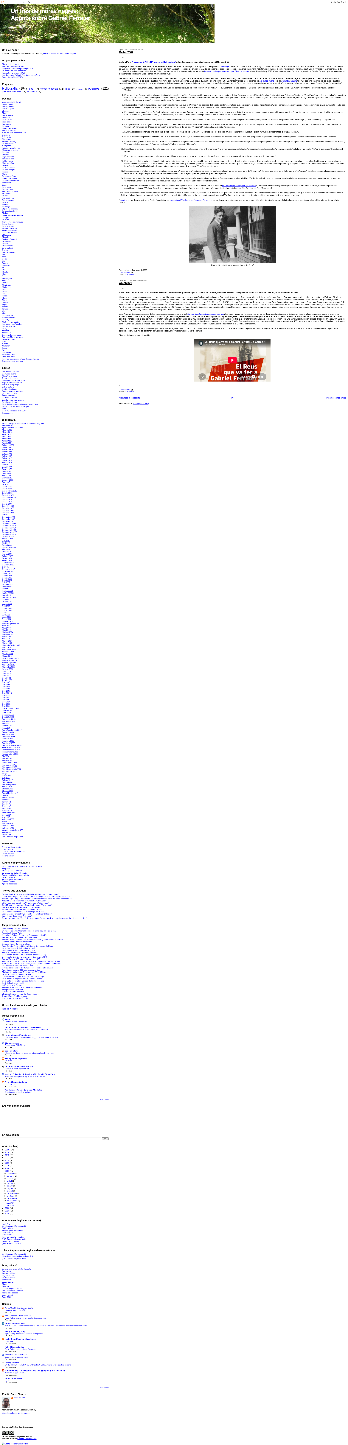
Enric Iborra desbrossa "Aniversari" (17, 916)
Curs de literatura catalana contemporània (205, 314)
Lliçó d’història (8, 156)
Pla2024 (5, 756)
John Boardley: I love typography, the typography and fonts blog (35, 1370)
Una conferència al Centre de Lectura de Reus (22, 866)
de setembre (12, 1193)
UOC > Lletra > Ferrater (12, 985)
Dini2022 (6, 543)
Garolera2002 (8, 562)
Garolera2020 (8, 565)
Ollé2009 (6, 684)
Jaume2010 (7, 602)
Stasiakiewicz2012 (10, 793)
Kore (4, 280)
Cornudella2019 (9, 528)
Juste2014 (6, 619)
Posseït (5, 172)
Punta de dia (7, 115)
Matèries (6, 204)
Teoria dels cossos (10, 378)
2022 (7, 1208)
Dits (3, 261)
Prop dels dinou (8, 357)
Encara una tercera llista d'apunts (16, 1269)
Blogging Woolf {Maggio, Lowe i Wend (23, 1027)
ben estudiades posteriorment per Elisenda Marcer (226, 71)
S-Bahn (5, 344)
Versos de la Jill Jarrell (11, 102)
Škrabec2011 (7, 789)
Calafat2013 (7, 493)
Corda (4, 259)
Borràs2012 (7, 478)
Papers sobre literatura (12, 382)
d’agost (10, 1191)
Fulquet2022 (7, 556)
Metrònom (6, 285)
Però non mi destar (10, 191)
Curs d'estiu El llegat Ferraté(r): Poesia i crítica (22, 979)
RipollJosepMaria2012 (11, 769)
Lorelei (5, 283)
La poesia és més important (14, 71)
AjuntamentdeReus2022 (12, 428)
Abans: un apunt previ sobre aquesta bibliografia (23, 423)
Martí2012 (6, 647)
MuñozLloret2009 (9, 660)
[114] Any (6, 1224)
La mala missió (8, 167)
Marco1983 (7, 643)
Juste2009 (6, 617)
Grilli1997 (6, 582)
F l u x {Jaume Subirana (16, 1082)
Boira (4, 254)
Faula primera (8, 106)
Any (3, 350)
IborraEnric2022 (9, 597)
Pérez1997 (6, 728)
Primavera (6, 124)
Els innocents (7, 246)
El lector (5, 330)
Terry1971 (6, 804)
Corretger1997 (8, 536)
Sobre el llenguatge (10, 385)
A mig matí (6, 146)
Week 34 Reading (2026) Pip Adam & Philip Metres (25, 1076)
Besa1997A (7, 467)
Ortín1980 (6, 713)
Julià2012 (6, 615)
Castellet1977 (8, 508)
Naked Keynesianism (14, 1347)
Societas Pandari (9, 239)
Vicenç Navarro (12, 1363)
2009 (7, 1150)
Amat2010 (6, 434)
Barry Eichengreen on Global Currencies (20, 1349)
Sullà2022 (6, 795)
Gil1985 (5, 567)
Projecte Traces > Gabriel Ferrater (17, 974)
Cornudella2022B (9, 532)
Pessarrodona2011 (10, 752)
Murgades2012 (8, 665)
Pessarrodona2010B (11, 750)
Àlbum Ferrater (8, 395)
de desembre (12, 1201)
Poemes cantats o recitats (13, 66)
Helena (5, 202)
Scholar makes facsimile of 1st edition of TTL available (26, 1030)
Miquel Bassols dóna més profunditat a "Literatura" (24, 901)
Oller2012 (6, 704)
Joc (3, 276)
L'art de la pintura (9, 389)
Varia (4, 408)
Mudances (6, 287)
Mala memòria (8, 163)
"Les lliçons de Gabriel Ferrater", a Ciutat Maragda (24, 976)
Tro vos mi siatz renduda (12, 222)
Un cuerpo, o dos (9, 393)
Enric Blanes (19, 1398)
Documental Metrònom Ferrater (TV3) (18, 950)
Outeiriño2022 (8, 717)
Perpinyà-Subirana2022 (12, 745)
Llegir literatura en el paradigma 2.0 (17, 68)
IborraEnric (7, 595)
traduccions (32, 91)
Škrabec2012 (7, 791)
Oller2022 (6, 706)
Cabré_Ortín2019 (9, 491)
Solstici (5, 307)
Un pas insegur (8, 170)
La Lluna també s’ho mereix (16, 1022)
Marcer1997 (7, 636)
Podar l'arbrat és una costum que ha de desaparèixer (25, 1318)
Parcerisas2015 (8, 719)
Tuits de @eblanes (10, 1009)
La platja (5, 126)
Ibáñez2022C (8, 593)
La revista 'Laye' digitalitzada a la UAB (18, 948)
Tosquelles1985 (8, 813)
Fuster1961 (7, 558)
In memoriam (7, 104)
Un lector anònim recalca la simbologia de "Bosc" (23, 912)
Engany (5, 263)
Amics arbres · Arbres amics (18, 1316)
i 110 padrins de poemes (12, 837)
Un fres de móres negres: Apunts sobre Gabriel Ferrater (50, 14)
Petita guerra (7, 161)
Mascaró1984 (8, 652)
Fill (3, 270)
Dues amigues (8, 200)
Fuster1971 (7, 560)
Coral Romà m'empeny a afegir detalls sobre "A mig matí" (27, 905)
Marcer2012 (7, 639)
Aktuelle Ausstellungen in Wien (17, 1069)
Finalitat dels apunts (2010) (14, 73)
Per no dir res (8, 198)
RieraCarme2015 (9, 765)
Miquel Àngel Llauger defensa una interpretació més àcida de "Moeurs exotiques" (37, 899)
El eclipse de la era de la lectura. (18, 1092)
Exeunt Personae (9, 178)
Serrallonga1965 (9, 784)
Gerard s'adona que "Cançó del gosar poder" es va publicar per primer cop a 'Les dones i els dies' (44, 918)
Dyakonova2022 (9, 547)
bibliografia (131, 274)
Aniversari (6, 333)
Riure (4, 300)
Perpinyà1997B (8, 736)
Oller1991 (6, 691)
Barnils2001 (7, 465)
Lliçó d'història (8, 1275)
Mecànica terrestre (10, 150)
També (5, 309)
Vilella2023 (6, 832)
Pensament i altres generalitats (15, 875)
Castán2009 (7, 504)
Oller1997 (6, 700)
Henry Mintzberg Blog (15, 1331)
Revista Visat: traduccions (13, 992)
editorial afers (11, 1051)
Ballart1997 (7, 447)
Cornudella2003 (9, 523)
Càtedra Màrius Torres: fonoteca (16, 944)
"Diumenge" (224, 66)
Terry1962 (6, 802)
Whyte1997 (7, 834)
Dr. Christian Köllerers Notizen (19, 1066)
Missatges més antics (336, 398)
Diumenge (6, 139)
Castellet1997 (8, 510)
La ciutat (5, 220)
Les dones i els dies (10, 372)
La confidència (8, 143)
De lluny (5, 320)
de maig (10, 1183)
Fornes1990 (7, 554)
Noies (4, 291)
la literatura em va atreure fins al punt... (60, 53)
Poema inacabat (9, 252)
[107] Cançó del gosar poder (14, 1239)
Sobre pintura (8, 387)
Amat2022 (6, 439)
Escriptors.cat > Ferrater (12, 989)
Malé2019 (6, 630)
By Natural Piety (9, 176)
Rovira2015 (7, 776)
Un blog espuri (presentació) (14, 1226)
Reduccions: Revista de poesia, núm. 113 (20, 966)
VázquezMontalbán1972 (12, 830)
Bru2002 (5, 484)
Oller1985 (6, 686)
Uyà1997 (6, 817)
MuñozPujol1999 (9, 663)
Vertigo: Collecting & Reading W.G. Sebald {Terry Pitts (30, 1074)
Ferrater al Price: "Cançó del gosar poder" (20, 937)
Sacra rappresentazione (12, 215)
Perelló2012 (7, 723)
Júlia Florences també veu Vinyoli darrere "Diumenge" (25, 903)
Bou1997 (6, 482)
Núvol (7, 1019)
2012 (7, 1158)
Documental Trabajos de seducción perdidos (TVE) (24, 955)
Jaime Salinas (8, 854)
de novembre (12, 1198)
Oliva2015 (6, 676)
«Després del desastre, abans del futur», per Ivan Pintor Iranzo (29, 1053)
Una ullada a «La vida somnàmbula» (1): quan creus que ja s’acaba (31, 1037)
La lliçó (5, 328)
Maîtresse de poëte (10, 322)
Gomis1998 (7, 578)
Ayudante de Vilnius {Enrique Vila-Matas (23, 1090)
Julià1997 (6, 606)
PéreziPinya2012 (9, 732)
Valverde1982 (8, 826)
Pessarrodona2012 (10, 754)
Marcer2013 (7, 641)
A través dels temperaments (14, 133)
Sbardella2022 (8, 782)
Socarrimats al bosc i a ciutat (16, 1357)
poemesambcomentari (12, 91)
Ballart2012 (7, 458)
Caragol (5, 217)
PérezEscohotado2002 (12, 730)
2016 (7, 1163)
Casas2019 (7, 502)
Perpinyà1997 (8, 734)
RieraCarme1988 (9, 763)
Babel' (4, 341)
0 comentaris (125, 272)
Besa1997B (7, 469)
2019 (7, 1166)
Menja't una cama (289, 81)
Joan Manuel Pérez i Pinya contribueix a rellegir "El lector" (27, 914)
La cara (5, 196)
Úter (4, 311)
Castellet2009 (8, 512)
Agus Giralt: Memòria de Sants (19, 1308)
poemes (93, 88)
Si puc (4, 185)
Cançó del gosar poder (12, 335)
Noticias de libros (9, 402)
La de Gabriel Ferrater (14, 873)
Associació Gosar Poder (12, 933)
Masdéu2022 (7, 654)
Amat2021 (125, 283)
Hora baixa (6, 187)
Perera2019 (7, 726)
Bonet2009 (6, 476)
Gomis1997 (7, 576)
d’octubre (11, 1196)
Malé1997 (6, 626)
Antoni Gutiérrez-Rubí (15, 1323)
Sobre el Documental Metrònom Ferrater (19, 952)
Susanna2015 (8, 797)
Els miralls (6, 241)
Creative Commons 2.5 (26, 1439)
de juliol (10, 1188)
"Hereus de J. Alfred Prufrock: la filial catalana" (154, 62)
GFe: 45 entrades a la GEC (14, 411)
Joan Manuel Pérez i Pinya (13, 851)
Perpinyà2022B (8, 743)
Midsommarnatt (8, 354)
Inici (233, 398)
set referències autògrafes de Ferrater (239, 185)
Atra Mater (6, 193)
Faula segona (8, 109)
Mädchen (6, 346)
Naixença (6, 207)
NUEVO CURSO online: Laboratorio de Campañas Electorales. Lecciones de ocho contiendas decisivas (46, 1326)
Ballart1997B (7, 449)
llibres (67, 89)
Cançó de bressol (9, 233)
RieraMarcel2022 (9, 767)
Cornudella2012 (9, 526)
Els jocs (5, 111)
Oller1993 (6, 697)
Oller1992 (6, 695)
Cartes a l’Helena (9, 398)
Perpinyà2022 (8, 741)
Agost (7, 1380)
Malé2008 (6, 628)
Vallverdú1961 (8, 823)
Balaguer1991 (8, 445)
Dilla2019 (6, 541)
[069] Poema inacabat (11, 1243)
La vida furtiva (8, 226)
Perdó (4, 296)
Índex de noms (8, 882)
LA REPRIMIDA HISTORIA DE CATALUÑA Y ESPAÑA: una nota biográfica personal (38, 1365)
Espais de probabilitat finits (13, 380)
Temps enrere (8, 159)
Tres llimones (7, 183)
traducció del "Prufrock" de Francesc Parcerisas (191, 200)
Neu (4, 289)
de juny (10, 1186)
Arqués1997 (7, 443)
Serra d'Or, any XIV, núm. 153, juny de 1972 (21, 959)
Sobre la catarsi (8, 130)
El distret (6, 213)
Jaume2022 (7, 604)
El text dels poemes (10, 64)
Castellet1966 (8, 506)
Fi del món (6, 165)
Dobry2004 (7, 545)
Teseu (4, 348)
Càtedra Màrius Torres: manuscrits (17, 942)
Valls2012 (6, 821)
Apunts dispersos (9, 884)
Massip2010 (7, 656)
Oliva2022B (7, 680)
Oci (3, 294)
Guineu (5, 250)
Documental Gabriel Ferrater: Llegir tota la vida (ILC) (24, 957)
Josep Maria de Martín (11, 847)
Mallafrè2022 (7, 634)
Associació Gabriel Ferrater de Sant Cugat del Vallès (24, 935)
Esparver (6, 265)
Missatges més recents (129, 398)
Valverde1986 (8, 828)
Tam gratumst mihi (10, 211)
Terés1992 (6, 800)
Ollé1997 (6, 682)
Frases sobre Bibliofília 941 (15, 1045)
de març (10, 1179)
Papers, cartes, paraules (12, 391)
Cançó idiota (7, 315)
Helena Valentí (8, 856)
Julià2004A (7, 608)
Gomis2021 (7, 580)
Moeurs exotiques (9, 128)
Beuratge (8, 1061)
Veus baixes (7, 122)
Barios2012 (7, 462)
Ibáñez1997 (7, 586)
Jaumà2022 (7, 599)
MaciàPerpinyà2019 (10, 623)
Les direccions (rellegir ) (21, 75)
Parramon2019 (8, 721)
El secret (6, 154)
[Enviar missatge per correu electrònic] (131, 272)
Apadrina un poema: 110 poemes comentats (21, 970)
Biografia (6, 868)
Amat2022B (7, 441)
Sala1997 (6, 778)
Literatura (6, 135)
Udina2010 (6, 815)
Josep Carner (8, 224)
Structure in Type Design (14, 1373)
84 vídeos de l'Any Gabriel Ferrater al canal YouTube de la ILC (29, 931)
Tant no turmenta (9, 228)
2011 (7, 1155)
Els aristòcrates (8, 339)
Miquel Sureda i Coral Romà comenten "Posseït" (23, 909)
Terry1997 (6, 806)
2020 (7, 1168)
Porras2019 (7, 758)
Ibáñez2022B (7, 591)
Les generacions (9, 326)
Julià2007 (6, 613)
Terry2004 (6, 808)
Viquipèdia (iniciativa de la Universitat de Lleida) (22, 987)
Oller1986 (6, 689)
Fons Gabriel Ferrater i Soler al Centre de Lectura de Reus (27, 946)
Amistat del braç (9, 141)
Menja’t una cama (9, 376)
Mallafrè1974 (7, 632)
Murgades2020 (8, 667)
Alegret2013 (7, 432)
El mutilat (6, 117)
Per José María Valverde (12, 337)
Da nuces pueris (267, 81)
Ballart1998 (7, 452)
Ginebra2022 (7, 571)
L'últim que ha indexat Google (15, 998)
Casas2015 (7, 499)
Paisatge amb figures (11, 148)
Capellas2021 (8, 495)
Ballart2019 (7, 460)
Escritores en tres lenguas (13, 400)
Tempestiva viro (8, 317)
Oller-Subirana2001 (10, 708)
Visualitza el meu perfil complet (15, 1413)
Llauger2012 (7, 621)
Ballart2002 (126, 52)
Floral (4, 113)
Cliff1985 (6, 515)
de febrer (11, 1176)
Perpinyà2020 (8, 739)
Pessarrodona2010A (11, 747)
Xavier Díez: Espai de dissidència (20, 1339)
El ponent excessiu (10, 209)
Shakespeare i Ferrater (12, 871)
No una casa (7, 189)
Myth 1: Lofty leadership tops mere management (24, 1334)
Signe (4, 304)
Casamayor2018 (9, 497)
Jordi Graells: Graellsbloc (17, 1355)
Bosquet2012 (7, 480)
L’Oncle (5, 243)
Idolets (5, 272)
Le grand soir (7, 248)
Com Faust (7, 120)
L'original (123, 200)
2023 (7, 1211)
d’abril (9, 1181)
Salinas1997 (7, 780)
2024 (7, 1213)
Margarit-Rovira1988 (11, 645)
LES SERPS (10, 1084)
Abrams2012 (7, 425)
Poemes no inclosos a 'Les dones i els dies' (20, 359)
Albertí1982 (7, 430)
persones (80, 89)
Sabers (5, 302)
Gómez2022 (7, 573)
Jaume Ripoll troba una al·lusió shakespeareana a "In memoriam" (30, 894)
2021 (7, 1171)
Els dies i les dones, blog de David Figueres (21, 994)
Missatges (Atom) (141, 403)
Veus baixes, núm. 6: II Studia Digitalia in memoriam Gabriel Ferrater (31, 963)
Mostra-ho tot (104, 1099)
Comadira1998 (8, 517)
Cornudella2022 (9, 530)
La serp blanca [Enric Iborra (18, 1035)
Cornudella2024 (9, 534)
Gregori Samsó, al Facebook (14, 996)
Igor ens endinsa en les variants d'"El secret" (21, 907)
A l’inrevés (6, 137)
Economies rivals (9, 230)
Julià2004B (7, 610)
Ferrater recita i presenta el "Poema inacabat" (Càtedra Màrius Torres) (32, 939)
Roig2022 (6, 773)
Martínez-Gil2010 (9, 649)
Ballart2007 (7, 456)
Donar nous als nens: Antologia (15, 406)
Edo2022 (6, 549)
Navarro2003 (7, 669)
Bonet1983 (6, 471)
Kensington (7, 278)
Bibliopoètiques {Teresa (16, 1058)
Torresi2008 (7, 810)
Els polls (5, 237)
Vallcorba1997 (8, 819)
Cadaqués (6, 352)
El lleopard (6, 235)
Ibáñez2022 (7, 589)
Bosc (4, 257)
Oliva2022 (6, 678)
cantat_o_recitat (49, 88)
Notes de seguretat (14, 1378)
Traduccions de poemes (12, 361)
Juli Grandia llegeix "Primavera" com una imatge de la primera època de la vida (36, 896)
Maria (4, 174)
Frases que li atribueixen (12, 879)
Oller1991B (7, 693)
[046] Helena (7, 1228)
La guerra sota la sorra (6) (15, 1310)
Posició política (8, 877)
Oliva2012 (6, 673)
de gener (10, 1173)
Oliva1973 (6, 671)
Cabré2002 (7, 489)
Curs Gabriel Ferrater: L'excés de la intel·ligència (23, 981)
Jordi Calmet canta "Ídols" (13, 983)
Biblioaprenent (12, 1043)
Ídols (4, 274)
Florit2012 (6, 552)
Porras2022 (7, 760)
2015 (7, 1160)
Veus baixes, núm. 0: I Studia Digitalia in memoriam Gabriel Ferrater (31, 961)
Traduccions (7, 413)
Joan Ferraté (7, 849)
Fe (3, 267)
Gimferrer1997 (8, 569)
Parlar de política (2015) (12, 77)
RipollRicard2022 (9, 771)
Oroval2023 (7, 710)
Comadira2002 (8, 519)
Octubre (5, 152)
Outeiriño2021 (8, 715)
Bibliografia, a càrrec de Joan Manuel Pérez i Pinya (24, 972)
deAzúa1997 (7, 539)
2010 (7, 1152)
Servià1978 (7, 787)
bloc (31, 88)
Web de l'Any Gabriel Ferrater (15, 929)
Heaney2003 (7, 584)
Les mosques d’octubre (12, 324)
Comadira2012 (8, 521)
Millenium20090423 (10, 658)
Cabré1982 (7, 486)
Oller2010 (6, 702)
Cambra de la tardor (10, 180)
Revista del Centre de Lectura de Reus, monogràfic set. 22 (27, 968)
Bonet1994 (6, 473)
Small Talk (9, 1341)
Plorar (4, 298)
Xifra (4, 313)
